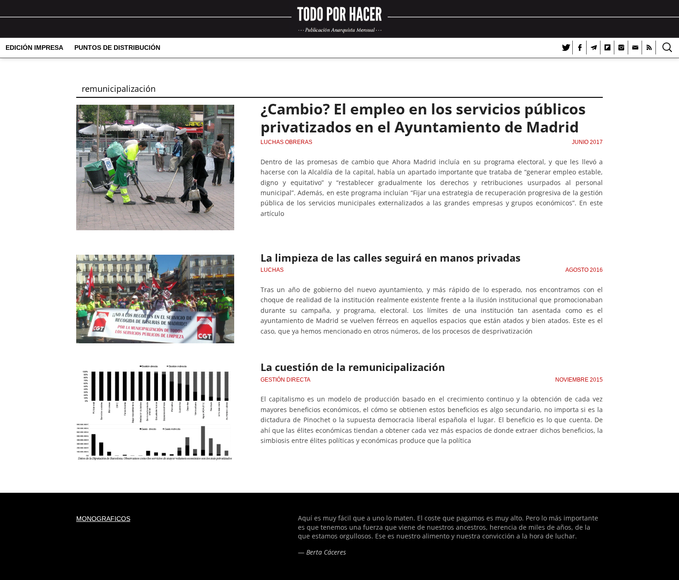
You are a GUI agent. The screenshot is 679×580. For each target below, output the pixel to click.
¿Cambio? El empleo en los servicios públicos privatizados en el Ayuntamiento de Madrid (423, 117)
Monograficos (103, 518)
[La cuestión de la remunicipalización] (155, 370)
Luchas (272, 270)
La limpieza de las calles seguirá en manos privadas (391, 257)
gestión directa (285, 380)
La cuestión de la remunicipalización (353, 367)
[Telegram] (593, 47)
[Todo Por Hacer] (339, 19)
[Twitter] (566, 47)
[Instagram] (621, 47)
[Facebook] (580, 47)
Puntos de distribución (117, 47)
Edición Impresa (34, 47)
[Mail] (635, 47)
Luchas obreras (286, 142)
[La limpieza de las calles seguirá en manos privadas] (155, 260)
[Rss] (649, 47)
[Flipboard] (607, 47)
